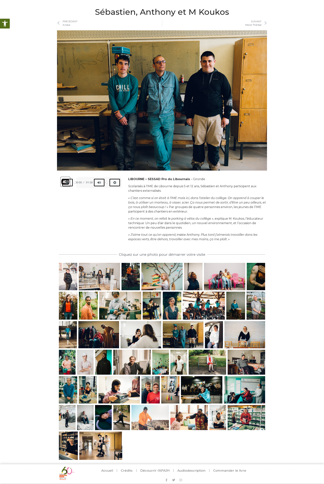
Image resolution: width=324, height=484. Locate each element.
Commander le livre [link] (229, 470)
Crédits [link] (127, 470)
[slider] (75, 182)
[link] (5, 23)
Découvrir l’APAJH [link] (155, 470)
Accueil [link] (107, 470)
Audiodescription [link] (191, 470)
